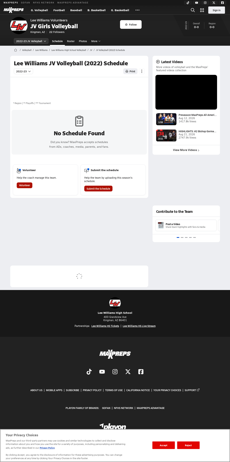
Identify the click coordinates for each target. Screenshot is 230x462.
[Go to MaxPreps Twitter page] (128, 372)
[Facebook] (222, 3)
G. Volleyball (39, 10)
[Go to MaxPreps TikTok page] (89, 372)
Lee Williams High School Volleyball (68, 50)
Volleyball (26, 50)
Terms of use (114, 390)
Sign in (216, 10)
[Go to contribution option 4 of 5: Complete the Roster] (190, 237)
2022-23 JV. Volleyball (29, 41)
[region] (115, 445)
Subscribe (72, 390)
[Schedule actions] (142, 71)
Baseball (76, 10)
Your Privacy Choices (167, 390)
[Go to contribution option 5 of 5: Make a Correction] (194, 237)
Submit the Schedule (98, 188)
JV (91, 50)
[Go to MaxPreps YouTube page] (102, 372)
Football (59, 10)
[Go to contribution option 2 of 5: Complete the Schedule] (182, 237)
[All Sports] (137, 10)
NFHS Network (43, 2)
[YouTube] (197, 3)
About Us (36, 390)
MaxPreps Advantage (73, 2)
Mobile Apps (54, 390)
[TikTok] (188, 3)
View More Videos (185, 150)
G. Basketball (120, 10)
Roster (71, 41)
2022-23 (21, 71)
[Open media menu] (202, 10)
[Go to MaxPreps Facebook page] (141, 372)
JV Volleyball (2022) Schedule (110, 50)
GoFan (25, 2)
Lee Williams (41, 50)
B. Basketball (97, 10)
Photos (83, 41)
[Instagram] (205, 3)
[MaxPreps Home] (14, 10)
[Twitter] (214, 3)
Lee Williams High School (115, 313)
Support (190, 390)
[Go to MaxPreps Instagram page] (115, 372)
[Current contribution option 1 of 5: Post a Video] (178, 237)
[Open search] (192, 10)
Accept (163, 445)
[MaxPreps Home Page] (15, 50)
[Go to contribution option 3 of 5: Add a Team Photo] (186, 237)
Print (132, 71)
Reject (188, 445)
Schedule (57, 41)
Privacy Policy (92, 390)
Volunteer (24, 185)
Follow (133, 24)
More (94, 41)
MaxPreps (11, 2)
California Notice (138, 390)
